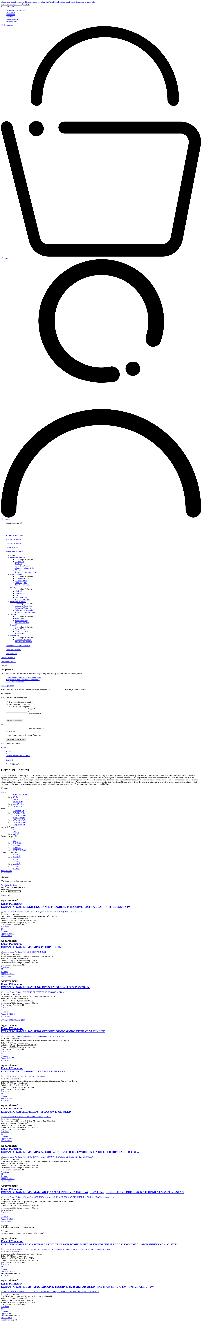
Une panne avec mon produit (20, 707)
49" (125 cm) (19, 822)
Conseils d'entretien (8, 658)
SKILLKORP (19, 806)
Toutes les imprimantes (23, 642)
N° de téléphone (34, 714)
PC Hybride (19, 570)
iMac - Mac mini (21, 597)
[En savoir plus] (13, 1020)
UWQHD (18, 848)
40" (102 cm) (19, 815)
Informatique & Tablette (14, 551)
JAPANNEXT (20, 795)
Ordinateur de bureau (18, 602)
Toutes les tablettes (22, 623)
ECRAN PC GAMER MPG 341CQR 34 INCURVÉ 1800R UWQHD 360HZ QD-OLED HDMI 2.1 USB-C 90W (70, 1150)
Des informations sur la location (20, 702)
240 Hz (17, 862)
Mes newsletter (11, 21)
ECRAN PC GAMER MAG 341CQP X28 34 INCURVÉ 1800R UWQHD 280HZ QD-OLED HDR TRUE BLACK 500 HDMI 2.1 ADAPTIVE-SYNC (92, 1190)
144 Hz (17, 855)
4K (15, 838)
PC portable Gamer (22, 566)
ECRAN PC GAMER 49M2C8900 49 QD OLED (36, 1110)
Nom (30, 711)
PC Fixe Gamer (21, 581)
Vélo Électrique (11, 654)
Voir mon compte (7, 6)
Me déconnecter (7, 25)
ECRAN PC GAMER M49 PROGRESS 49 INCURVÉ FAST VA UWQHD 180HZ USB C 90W (66, 905)
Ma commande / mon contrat (19, 704)
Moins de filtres (6, 873)
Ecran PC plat (20, 629)
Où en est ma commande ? (15, 682)
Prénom (31, 709)
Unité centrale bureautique (24, 610)
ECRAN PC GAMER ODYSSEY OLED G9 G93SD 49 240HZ (45, 985)
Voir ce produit (6, 936)
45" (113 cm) (19, 818)
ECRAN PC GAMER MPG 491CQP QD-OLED (33, 945)
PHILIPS (18, 802)
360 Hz (17, 866)
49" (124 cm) (19, 820)
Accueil (13, 555)
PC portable (19, 562)
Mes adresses (10, 13)
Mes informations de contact (16, 10)
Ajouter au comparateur (12, 914)
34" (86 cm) (19, 813)
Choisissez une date (36, 729)
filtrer (6, 788)
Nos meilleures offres (13, 650)
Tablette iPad (20, 619)
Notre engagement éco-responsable (23, 529)
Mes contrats (10, 15)
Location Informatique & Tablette (18, 756)
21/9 (16, 832)
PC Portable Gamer (22, 578)
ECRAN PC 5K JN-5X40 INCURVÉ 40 (33, 1070)
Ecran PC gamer (21, 583)
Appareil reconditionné (14, 535)
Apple (12, 587)
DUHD (17, 845)
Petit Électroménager (13, 543)
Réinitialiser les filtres (9, 885)
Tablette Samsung (21, 621)
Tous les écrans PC (22, 633)
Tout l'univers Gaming (23, 585)
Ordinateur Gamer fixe (23, 606)
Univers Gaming (16, 574)
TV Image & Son (12, 547)
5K (15, 841)
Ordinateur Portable (17, 557)
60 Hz (16, 869)
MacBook (18, 564)
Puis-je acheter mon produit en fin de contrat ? (23, 680)
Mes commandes (12, 19)
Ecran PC (13, 625)
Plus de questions (7, 686)
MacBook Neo (20, 593)
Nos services (15, 527)
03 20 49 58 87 (56, 690)
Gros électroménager (13, 539)
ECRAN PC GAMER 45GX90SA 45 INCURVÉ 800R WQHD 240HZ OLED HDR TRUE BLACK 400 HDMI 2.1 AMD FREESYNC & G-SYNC (89, 1243)
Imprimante (14, 635)
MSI (16, 799)
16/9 (16, 829)
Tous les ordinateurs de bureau (26, 612)
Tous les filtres (6, 871)
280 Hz (17, 864)
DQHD (17, 843)
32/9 (16, 834)
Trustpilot (4, 747)
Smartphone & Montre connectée (18, 646)
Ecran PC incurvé (21, 631)
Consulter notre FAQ (18, 531)
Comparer (5, 877)
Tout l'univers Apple (22, 600)
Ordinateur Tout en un (23, 608)
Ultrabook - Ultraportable (24, 568)
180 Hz (17, 859)
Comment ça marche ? (18, 525)
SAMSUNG (19, 804)
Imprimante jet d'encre (23, 640)
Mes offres (9, 17)
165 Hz (17, 857)
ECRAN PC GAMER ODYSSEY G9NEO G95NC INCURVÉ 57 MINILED (53, 1030)
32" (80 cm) (19, 811)
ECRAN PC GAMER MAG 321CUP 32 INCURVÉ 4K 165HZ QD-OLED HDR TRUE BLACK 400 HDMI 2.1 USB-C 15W (77, 1285)
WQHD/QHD (19, 850)
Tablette (13, 614)
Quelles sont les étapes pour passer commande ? (23, 678)
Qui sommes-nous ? (8, 662)
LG (15, 797)
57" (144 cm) (19, 825)
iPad (16, 595)
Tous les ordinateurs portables (26, 572)
